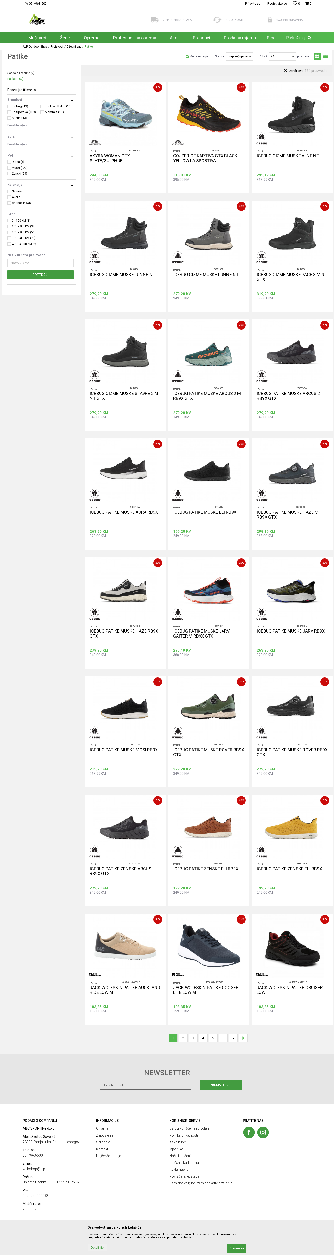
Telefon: (119, 639)
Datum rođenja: (124, 622)
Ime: (116, 604)
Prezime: (175, 604)
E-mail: (192, 622)
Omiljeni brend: (161, 639)
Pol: (153, 622)
